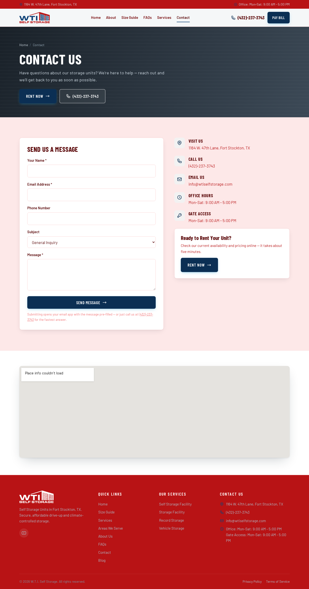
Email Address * (39, 184)
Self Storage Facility (175, 504)
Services (164, 17)
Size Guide (129, 17)
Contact (183, 17)
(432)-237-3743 (86, 96)
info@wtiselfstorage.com (210, 184)
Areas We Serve (110, 528)
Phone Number (38, 208)
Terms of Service (278, 581)
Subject (33, 232)
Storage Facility (172, 512)
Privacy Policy (252, 581)
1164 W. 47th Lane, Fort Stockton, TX (219, 147)
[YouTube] (23, 533)
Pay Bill (278, 17)
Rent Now (34, 96)
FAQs (147, 17)
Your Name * (37, 160)
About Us (105, 536)
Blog (101, 560)
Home (96, 17)
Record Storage (171, 520)
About (111, 17)
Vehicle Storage (171, 528)
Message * (35, 254)
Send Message (88, 302)
